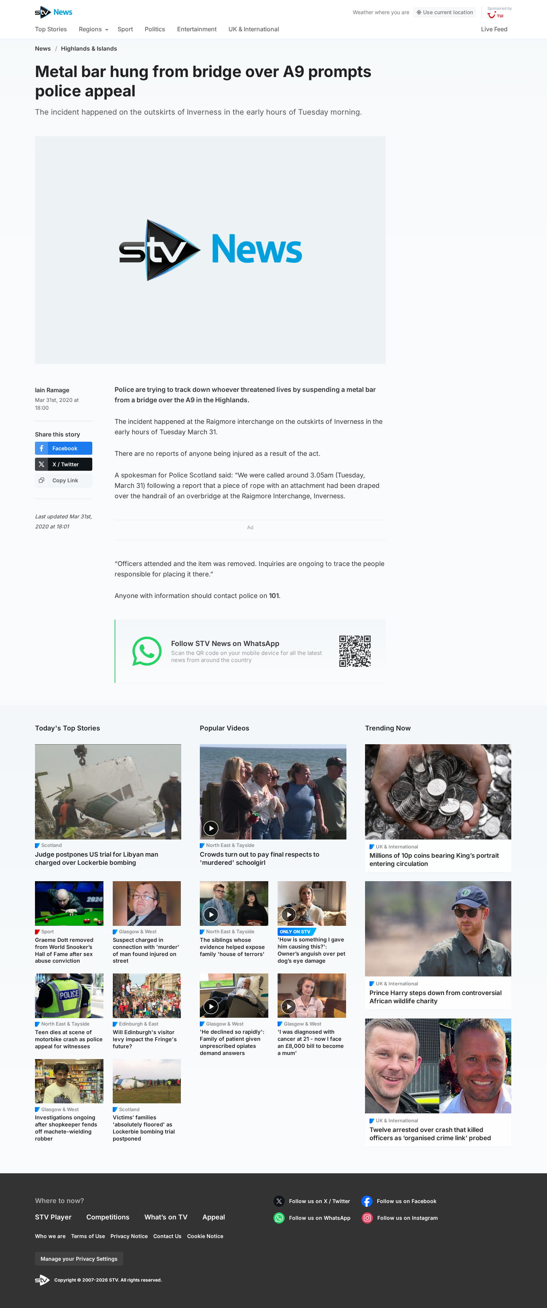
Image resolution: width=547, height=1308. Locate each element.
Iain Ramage (52, 390)
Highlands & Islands (89, 48)
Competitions (107, 1217)
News (43, 48)
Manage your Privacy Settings (79, 1259)
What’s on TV (166, 1217)
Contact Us (167, 1236)
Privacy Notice (129, 1236)
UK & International (253, 29)
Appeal (213, 1217)
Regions (90, 29)
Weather (363, 12)
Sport (125, 29)
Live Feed (494, 29)
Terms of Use (88, 1236)
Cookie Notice (205, 1236)
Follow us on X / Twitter (319, 1201)
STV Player (53, 1217)
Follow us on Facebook (406, 1201)
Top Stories (51, 29)
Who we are (50, 1236)
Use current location (448, 12)
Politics (155, 29)
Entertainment (197, 29)
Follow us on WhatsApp (320, 1218)
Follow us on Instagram (407, 1218)
